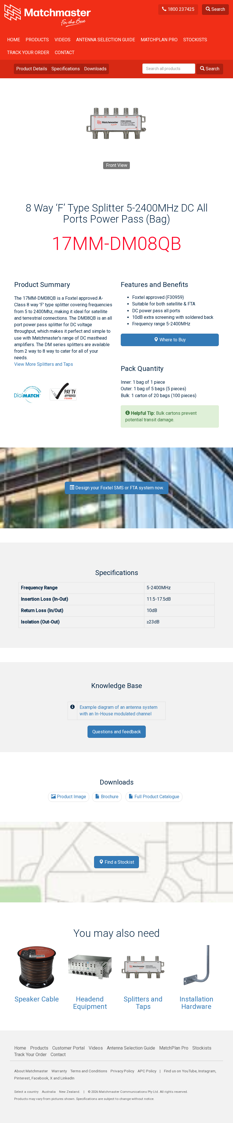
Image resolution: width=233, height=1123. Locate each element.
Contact (64, 52)
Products (37, 39)
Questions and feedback (116, 731)
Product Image (71, 796)
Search (217, 9)
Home (13, 39)
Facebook (40, 1078)
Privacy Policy (122, 1071)
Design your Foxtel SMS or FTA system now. (119, 487)
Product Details (31, 68)
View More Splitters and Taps (43, 364)
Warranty (59, 1071)
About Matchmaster (31, 1071)
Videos (62, 39)
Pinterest (22, 1078)
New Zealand (69, 1092)
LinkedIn (67, 1078)
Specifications (65, 68)
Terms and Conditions (88, 1071)
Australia (49, 1092)
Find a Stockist (118, 862)
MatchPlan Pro (159, 39)
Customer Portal (68, 1048)
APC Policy (147, 1071)
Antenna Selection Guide (105, 39)
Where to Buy (172, 339)
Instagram (206, 1071)
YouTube (189, 1071)
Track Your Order (28, 52)
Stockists (195, 39)
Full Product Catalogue (156, 796)
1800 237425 (180, 9)
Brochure (109, 796)
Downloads (95, 68)
